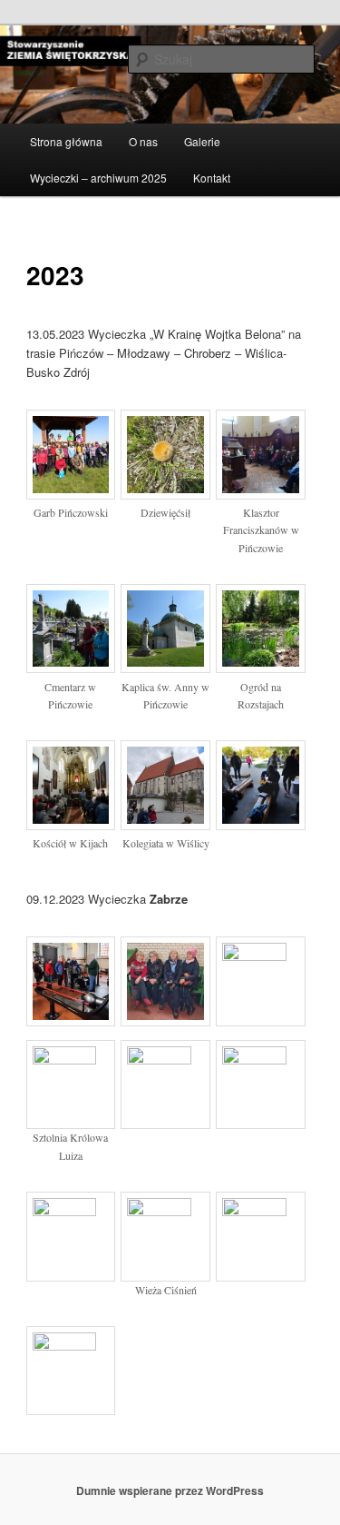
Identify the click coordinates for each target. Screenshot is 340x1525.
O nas (143, 141)
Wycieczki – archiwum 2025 (98, 177)
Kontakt (211, 177)
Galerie (202, 141)
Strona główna (66, 141)
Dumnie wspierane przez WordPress (170, 1490)
